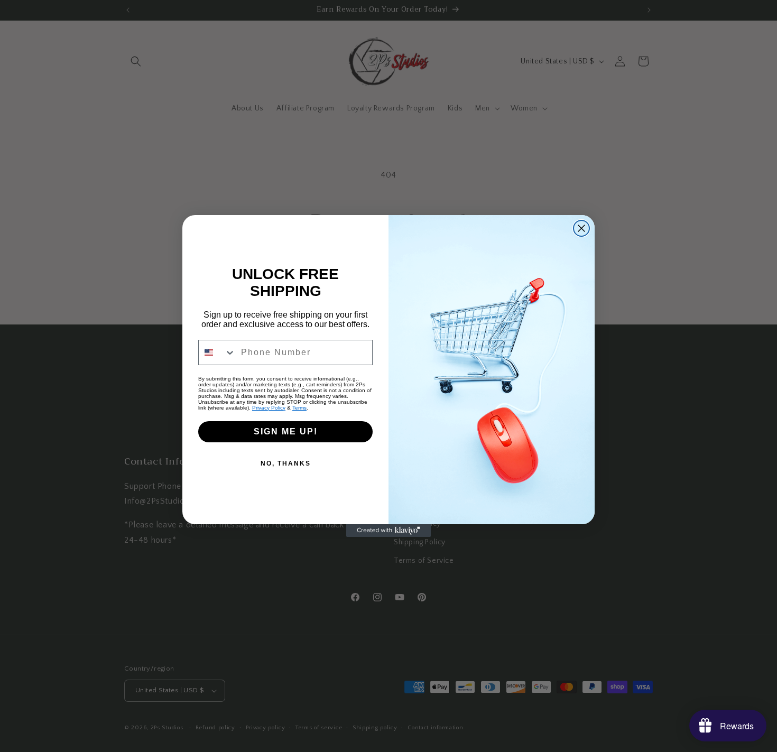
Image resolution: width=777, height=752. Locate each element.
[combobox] (217, 352)
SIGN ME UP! (286, 431)
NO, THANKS (286, 463)
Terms (299, 408)
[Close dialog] (581, 228)
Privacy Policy (268, 408)
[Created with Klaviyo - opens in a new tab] (388, 530)
